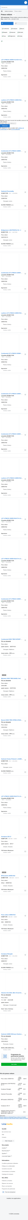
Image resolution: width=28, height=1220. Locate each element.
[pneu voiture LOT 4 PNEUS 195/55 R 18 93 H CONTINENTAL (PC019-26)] (14, 49)
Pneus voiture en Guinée (19, 1117)
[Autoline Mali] (10, 2)
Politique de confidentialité (8, 1166)
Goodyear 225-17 (6, 836)
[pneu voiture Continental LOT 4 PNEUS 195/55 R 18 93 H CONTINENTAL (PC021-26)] (14, 588)
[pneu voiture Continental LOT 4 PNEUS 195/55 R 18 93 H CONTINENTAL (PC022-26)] (14, 140)
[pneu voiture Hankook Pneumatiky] (14, 180)
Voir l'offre (14, 1064)
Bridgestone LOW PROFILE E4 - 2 (11, 230)
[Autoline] (2, 11)
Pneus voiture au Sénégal (6, 1117)
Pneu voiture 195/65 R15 (8, 914)
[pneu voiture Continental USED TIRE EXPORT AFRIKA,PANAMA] (14, 628)
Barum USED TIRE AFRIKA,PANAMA (12, 720)
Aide (3, 1134)
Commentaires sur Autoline (8, 1171)
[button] (25, 2)
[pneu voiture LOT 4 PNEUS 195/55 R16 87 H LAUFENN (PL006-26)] (14, 785)
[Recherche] (25, 7)
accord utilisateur (15, 129)
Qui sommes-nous (6, 1131)
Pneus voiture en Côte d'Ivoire (8, 1118)
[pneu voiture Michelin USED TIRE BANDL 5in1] (14, 668)
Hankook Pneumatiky (7, 191)
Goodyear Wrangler (7, 954)
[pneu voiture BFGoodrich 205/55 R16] (14, 865)
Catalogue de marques (7, 1174)
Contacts (4, 1137)
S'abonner (5, 125)
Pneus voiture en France (22, 1118)
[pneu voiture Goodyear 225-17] (14, 826)
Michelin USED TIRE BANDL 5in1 (11, 678)
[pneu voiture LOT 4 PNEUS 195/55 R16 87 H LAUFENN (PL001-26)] (14, 548)
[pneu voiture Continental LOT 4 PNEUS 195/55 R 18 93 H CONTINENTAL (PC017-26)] (14, 423)
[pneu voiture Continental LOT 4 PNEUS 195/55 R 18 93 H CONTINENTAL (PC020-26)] (14, 262)
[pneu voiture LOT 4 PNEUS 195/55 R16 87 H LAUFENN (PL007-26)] (14, 507)
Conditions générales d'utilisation (10, 1163)
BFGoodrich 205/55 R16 (8, 875)
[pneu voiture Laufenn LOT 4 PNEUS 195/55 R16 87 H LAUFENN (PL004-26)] (14, 89)
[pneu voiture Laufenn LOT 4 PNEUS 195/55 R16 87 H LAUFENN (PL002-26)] (14, 467)
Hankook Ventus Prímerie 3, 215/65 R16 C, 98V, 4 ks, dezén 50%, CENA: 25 (8, 1112)
